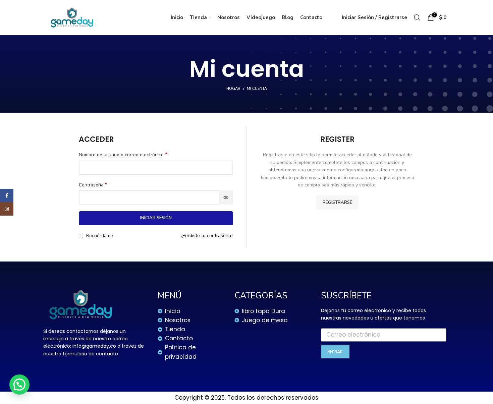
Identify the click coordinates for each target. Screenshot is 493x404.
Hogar (233, 88)
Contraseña (93, 184)
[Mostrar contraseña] (226, 197)
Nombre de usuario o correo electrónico (123, 154)
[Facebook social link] (6, 195)
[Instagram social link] (6, 209)
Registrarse (337, 202)
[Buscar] (417, 17)
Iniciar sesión (156, 218)
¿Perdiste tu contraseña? (206, 235)
